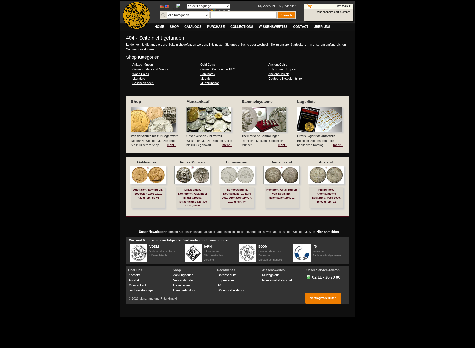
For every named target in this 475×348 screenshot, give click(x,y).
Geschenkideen (143, 83)
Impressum (226, 280)
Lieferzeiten (181, 285)
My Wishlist (287, 6)
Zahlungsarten (183, 275)
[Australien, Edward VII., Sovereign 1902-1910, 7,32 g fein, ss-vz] (148, 175)
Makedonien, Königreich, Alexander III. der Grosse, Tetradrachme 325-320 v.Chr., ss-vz (192, 197)
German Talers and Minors (150, 69)
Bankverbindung (184, 290)
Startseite (297, 44)
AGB (221, 285)
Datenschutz (227, 275)
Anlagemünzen (142, 64)
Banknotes (207, 74)
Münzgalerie (271, 275)
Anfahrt (134, 280)
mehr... (171, 145)
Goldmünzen (148, 162)
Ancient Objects (278, 74)
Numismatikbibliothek (277, 280)
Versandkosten (183, 280)
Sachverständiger (141, 290)
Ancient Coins (277, 64)
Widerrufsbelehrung (231, 290)
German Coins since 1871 (218, 69)
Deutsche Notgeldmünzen (286, 78)
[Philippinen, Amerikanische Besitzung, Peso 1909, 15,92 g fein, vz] (326, 175)
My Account (266, 6)
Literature (138, 78)
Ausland (326, 162)
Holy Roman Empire (282, 69)
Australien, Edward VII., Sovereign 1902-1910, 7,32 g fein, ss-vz (148, 193)
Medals (205, 78)
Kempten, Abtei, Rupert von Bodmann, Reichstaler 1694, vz (281, 193)
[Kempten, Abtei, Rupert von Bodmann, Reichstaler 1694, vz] (281, 175)
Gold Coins (207, 64)
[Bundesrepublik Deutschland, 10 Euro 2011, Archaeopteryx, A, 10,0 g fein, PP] (237, 175)
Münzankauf (137, 285)
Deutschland (281, 162)
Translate (223, 11)
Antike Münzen (192, 162)
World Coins (140, 74)
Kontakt (134, 275)
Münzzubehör (209, 83)
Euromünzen (236, 162)
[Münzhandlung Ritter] (136, 15)
